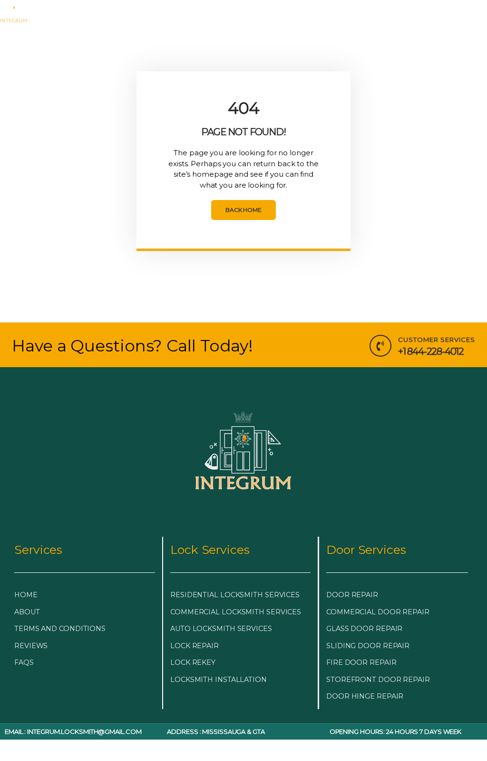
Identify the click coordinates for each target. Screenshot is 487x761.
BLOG (362, 10)
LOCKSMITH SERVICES (206, 10)
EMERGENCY (115, 10)
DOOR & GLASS (303, 10)
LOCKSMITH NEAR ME (205, 32)
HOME (64, 10)
